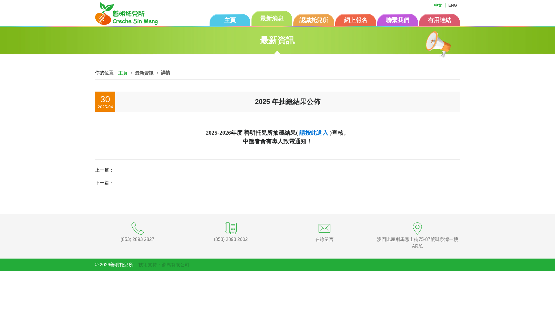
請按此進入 (313, 132)
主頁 (230, 20)
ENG (452, 5)
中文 (438, 5)
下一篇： (104, 182)
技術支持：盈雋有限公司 (163, 264)
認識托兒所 (313, 20)
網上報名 (355, 20)
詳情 (165, 72)
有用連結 (439, 20)
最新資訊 (144, 72)
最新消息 (272, 18)
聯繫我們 (397, 20)
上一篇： (104, 170)
